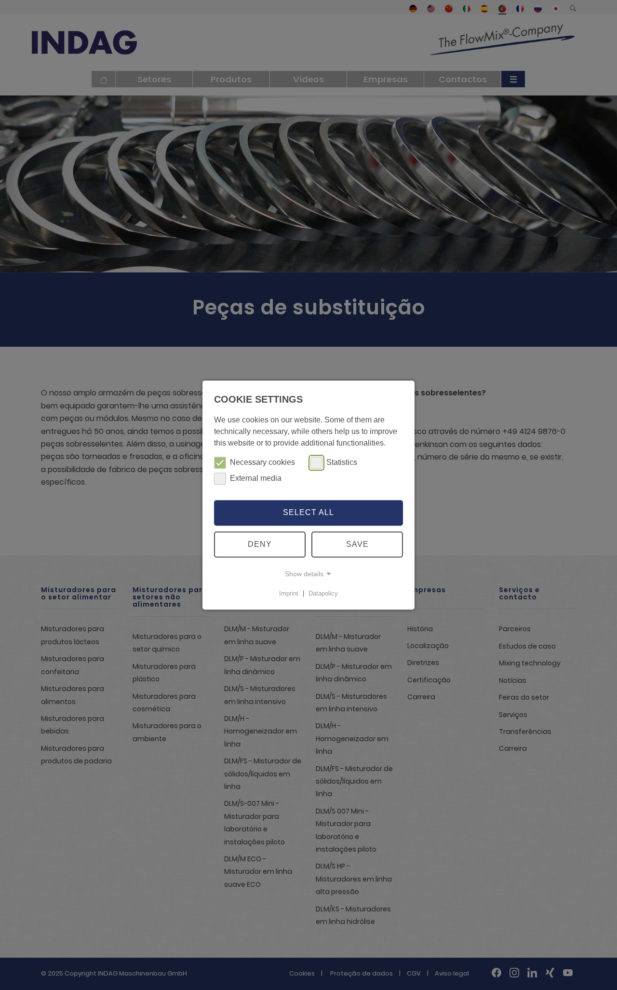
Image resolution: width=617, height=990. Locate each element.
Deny (260, 544)
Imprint (288, 593)
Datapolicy (323, 593)
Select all (308, 513)
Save (357, 544)
